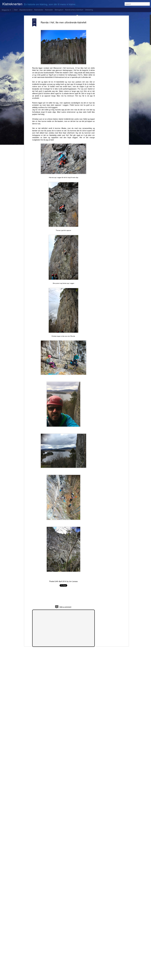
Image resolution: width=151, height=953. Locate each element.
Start (16, 10)
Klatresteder (38, 10)
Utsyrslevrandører (26, 10)
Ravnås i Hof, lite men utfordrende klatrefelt (63, 22)
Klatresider (49, 10)
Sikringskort (59, 10)
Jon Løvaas (73, 581)
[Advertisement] (108, 55)
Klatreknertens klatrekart (74, 10)
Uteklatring (89, 10)
